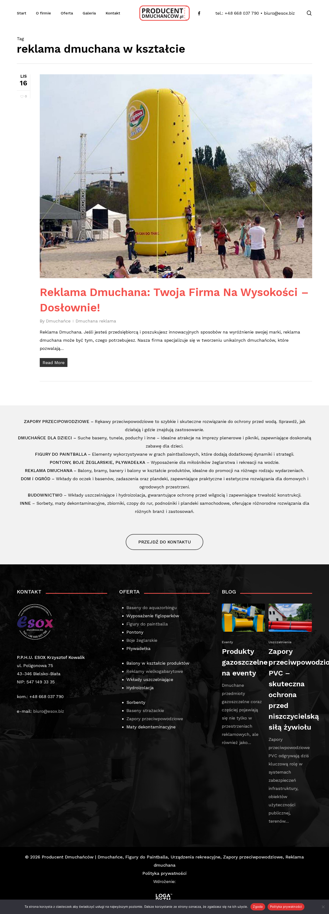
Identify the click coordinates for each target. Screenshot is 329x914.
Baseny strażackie (145, 710)
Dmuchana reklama (96, 320)
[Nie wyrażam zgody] (323, 906)
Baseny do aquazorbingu (151, 607)
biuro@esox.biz (279, 13)
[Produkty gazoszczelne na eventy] (243, 675)
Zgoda (258, 906)
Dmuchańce (58, 320)
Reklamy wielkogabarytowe (154, 671)
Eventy (227, 642)
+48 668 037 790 (242, 13)
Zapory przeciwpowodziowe (154, 718)
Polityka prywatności (164, 873)
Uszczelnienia (280, 642)
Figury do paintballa (147, 623)
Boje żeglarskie (141, 640)
